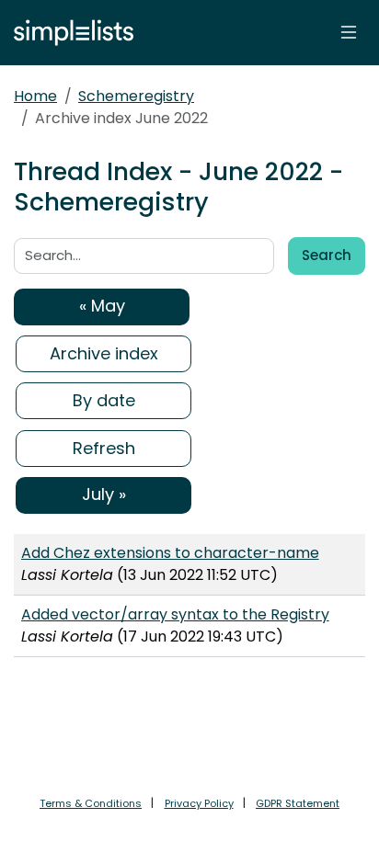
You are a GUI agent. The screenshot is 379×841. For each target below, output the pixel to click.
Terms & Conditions (91, 803)
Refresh (104, 448)
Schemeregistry (136, 96)
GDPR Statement (297, 803)
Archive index (104, 353)
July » (104, 494)
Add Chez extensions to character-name (170, 552)
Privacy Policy (199, 803)
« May (102, 305)
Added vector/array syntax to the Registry (175, 614)
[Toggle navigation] (348, 32)
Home (35, 96)
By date (104, 400)
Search (326, 255)
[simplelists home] (69, 32)
